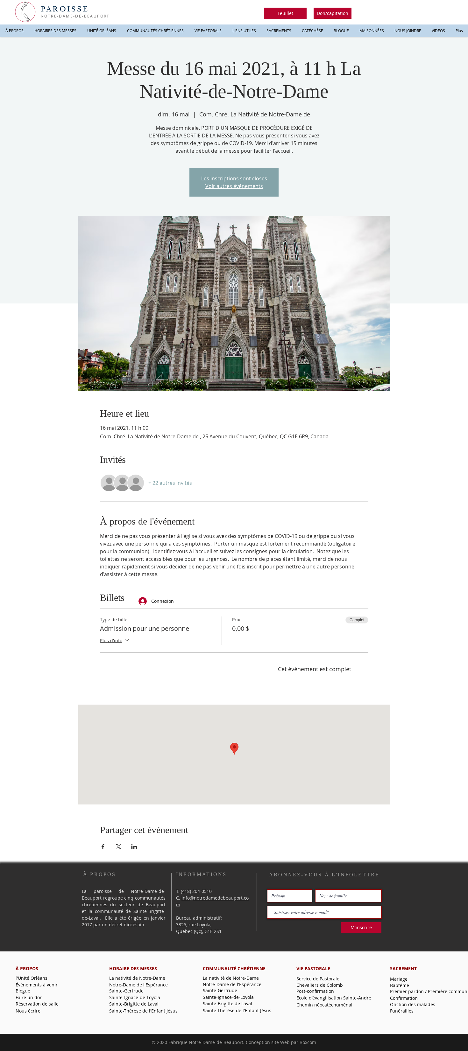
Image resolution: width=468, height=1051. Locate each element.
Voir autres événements (234, 186)
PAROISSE (65, 9)
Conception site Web (268, 1042)
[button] (285, 13)
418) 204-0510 (197, 891)
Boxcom (308, 1042)
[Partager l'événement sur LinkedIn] (134, 846)
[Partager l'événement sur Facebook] (103, 846)
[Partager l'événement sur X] (119, 846)
